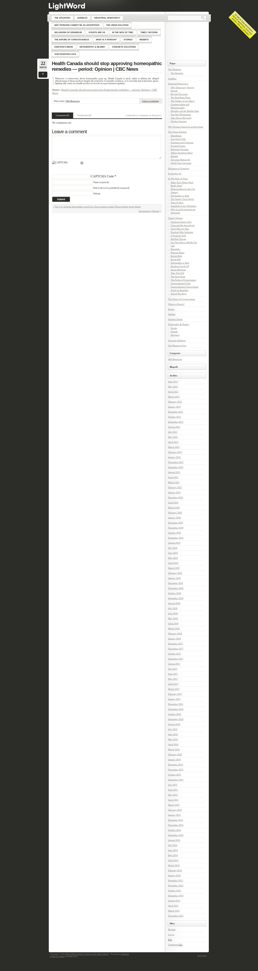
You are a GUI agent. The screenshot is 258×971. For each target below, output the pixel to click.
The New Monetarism (181, 114)
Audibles (172, 78)
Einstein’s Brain (175, 319)
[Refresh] (82, 163)
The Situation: (174, 69)
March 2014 (174, 865)
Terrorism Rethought (180, 159)
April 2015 (173, 800)
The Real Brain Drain (180, 97)
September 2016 (175, 719)
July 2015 (172, 785)
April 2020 (173, 502)
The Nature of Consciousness (181, 299)
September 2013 (175, 895)
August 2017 (174, 664)
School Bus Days (178, 293)
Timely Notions (175, 218)
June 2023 (173, 381)
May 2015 (173, 795)
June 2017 (173, 674)
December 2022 (175, 412)
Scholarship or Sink (180, 196)
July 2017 (172, 669)
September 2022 (175, 422)
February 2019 (175, 573)
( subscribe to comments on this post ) (143, 115)
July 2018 (172, 608)
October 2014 (174, 830)
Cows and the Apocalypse (183, 225)
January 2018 (174, 638)
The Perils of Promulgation (183, 280)
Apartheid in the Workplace (183, 206)
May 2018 (173, 618)
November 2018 (175, 588)
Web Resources (73, 101)
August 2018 (174, 603)
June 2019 (173, 553)
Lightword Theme (57, 956)
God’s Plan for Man (180, 229)
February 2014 (175, 870)
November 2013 (175, 885)
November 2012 (175, 916)
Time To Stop (177, 202)
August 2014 (174, 840)
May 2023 (173, 386)
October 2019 (174, 533)
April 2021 (173, 477)
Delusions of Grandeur (178, 168)
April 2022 (173, 442)
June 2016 (173, 734)
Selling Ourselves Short (181, 153)
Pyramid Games (178, 146)
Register (172, 929)
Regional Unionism (180, 149)
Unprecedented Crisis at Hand (184, 287)
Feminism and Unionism (182, 142)
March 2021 (174, 482)
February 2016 (175, 754)
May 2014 (173, 855)
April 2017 (173, 684)
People (174, 328)
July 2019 (172, 548)
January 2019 (174, 578)
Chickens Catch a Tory (181, 222)
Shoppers (175, 335)
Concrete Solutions (177, 340)
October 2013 (174, 890)
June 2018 (173, 613)
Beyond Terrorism (179, 94)
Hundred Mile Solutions (182, 232)
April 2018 (173, 623)
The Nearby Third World (182, 199)
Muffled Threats (178, 239)
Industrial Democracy (178, 83)
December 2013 (175, 880)
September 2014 (175, 835)
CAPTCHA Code (102, 176)
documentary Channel (149, 211)
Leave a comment (150, 101)
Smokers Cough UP (180, 266)
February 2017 (175, 694)
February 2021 (175, 487)
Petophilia (175, 249)
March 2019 (174, 568)
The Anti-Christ (178, 276)
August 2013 (174, 900)
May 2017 (173, 679)
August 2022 (174, 427)
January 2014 (174, 875)
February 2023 (175, 402)
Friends (174, 331)
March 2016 (174, 749)
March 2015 (174, 805)
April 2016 (173, 744)
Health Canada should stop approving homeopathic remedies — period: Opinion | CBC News (107, 66)
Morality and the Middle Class (185, 111)
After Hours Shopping (181, 118)
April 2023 (173, 391)
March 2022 (174, 447)
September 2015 (175, 779)
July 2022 (172, 432)
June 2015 (173, 790)
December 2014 (175, 820)
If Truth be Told (178, 235)
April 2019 (173, 563)
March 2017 (174, 689)
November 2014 (175, 825)
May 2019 (173, 558)
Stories (171, 309)
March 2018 (174, 628)
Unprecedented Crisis (180, 283)
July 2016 (172, 729)
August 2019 (174, 543)
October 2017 (174, 654)
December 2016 (175, 704)
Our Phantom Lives (177, 345)
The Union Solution (177, 132)
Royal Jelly (176, 259)
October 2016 (174, 714)
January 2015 (174, 815)
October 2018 (174, 593)
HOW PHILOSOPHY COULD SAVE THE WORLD (87, 954)
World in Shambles (179, 290)
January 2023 (174, 407)
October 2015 (174, 774)
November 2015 (175, 769)
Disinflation (176, 135)
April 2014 (173, 860)
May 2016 (173, 739)
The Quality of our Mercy (183, 101)
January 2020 (174, 517)
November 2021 (175, 462)
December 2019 (175, 522)
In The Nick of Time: (178, 178)
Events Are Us (174, 173)
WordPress (125, 954)
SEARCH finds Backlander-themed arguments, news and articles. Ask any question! (242, 24)
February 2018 (175, 633)
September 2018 (175, 598)
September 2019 (175, 538)
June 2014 (173, 850)
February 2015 (175, 810)
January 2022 (174, 457)
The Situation (177, 73)
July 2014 (172, 845)
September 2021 (175, 467)
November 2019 (175, 528)
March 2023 (174, 396)
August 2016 (174, 724)
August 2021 (174, 472)
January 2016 (174, 759)
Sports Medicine (178, 270)
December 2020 (175, 497)
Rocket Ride (176, 256)
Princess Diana (177, 252)
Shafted (174, 156)
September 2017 (175, 659)
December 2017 (175, 643)
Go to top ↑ (202, 955)
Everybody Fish (178, 139)
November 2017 (175, 648)
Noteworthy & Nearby (178, 324)
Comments (175, 944)
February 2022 (175, 452)
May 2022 (173, 437)
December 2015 (175, 764)
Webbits (171, 314)
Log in (171, 934)
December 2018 (175, 583)
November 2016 (175, 709)
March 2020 (174, 507)
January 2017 (174, 699)
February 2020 (175, 512)
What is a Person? (176, 304)
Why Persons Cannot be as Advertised (185, 127)
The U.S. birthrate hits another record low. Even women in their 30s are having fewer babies (98, 206)
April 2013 (173, 905)
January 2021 (174, 492)
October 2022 (174, 417)
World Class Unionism (181, 163)
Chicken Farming (179, 121)
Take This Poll (177, 273)
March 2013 (174, 911)
